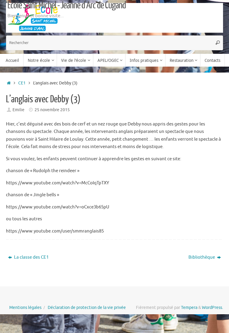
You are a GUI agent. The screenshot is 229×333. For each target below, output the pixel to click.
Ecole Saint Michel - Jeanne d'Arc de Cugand (66, 5)
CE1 (22, 83)
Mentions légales (25, 307)
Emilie (18, 109)
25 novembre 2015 (52, 109)
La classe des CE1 (31, 257)
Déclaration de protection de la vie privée (87, 307)
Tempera (189, 307)
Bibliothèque (202, 257)
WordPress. (212, 307)
